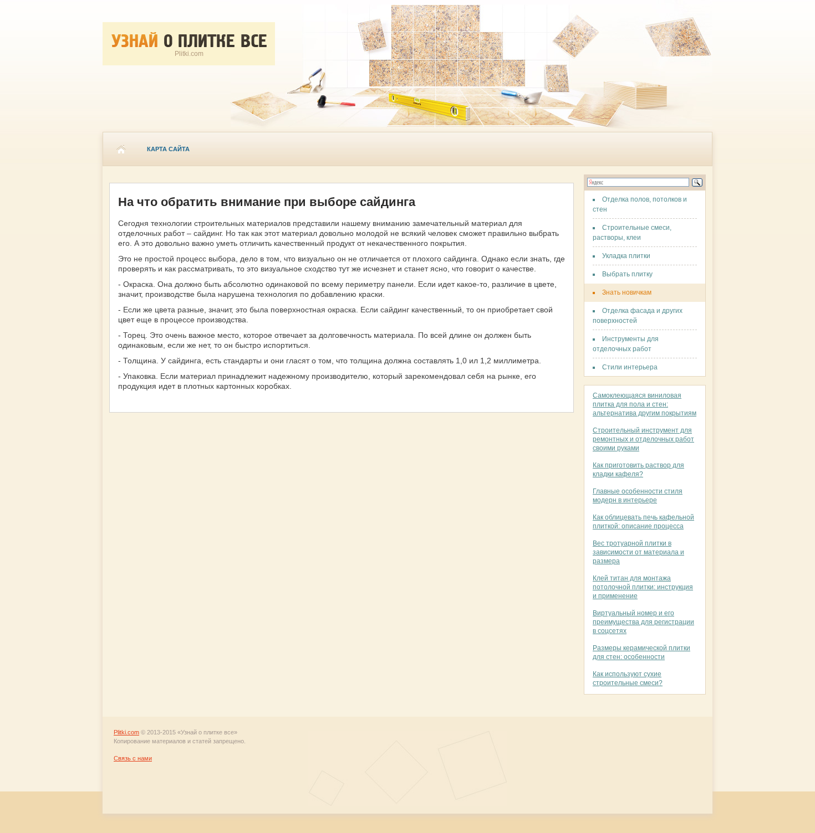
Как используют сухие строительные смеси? (628, 678)
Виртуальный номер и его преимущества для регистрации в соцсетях (643, 622)
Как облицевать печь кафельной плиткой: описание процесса (643, 521)
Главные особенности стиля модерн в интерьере (637, 495)
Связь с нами (133, 758)
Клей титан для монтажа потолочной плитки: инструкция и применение (643, 587)
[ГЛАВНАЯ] (121, 149)
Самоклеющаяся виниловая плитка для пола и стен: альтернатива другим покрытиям (644, 404)
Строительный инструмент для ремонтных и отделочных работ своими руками (643, 439)
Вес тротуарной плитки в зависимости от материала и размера (638, 552)
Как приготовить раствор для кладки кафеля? (638, 469)
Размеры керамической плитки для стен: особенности (641, 652)
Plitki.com (126, 732)
